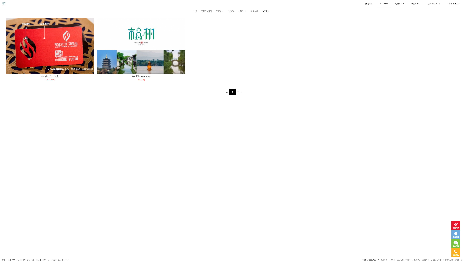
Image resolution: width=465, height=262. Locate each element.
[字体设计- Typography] (141, 46)
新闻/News (415, 3)
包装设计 (242, 11)
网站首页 (368, 3)
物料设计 (266, 11)
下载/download (453, 3)
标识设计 (254, 11)
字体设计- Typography (141, 76)
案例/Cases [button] (399, 3)
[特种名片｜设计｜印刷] (50, 46)
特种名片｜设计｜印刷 (50, 76)
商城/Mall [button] (384, 3)
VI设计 (219, 11)
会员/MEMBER (434, 3)
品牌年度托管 (206, 11)
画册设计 (231, 11)
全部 (195, 11)
